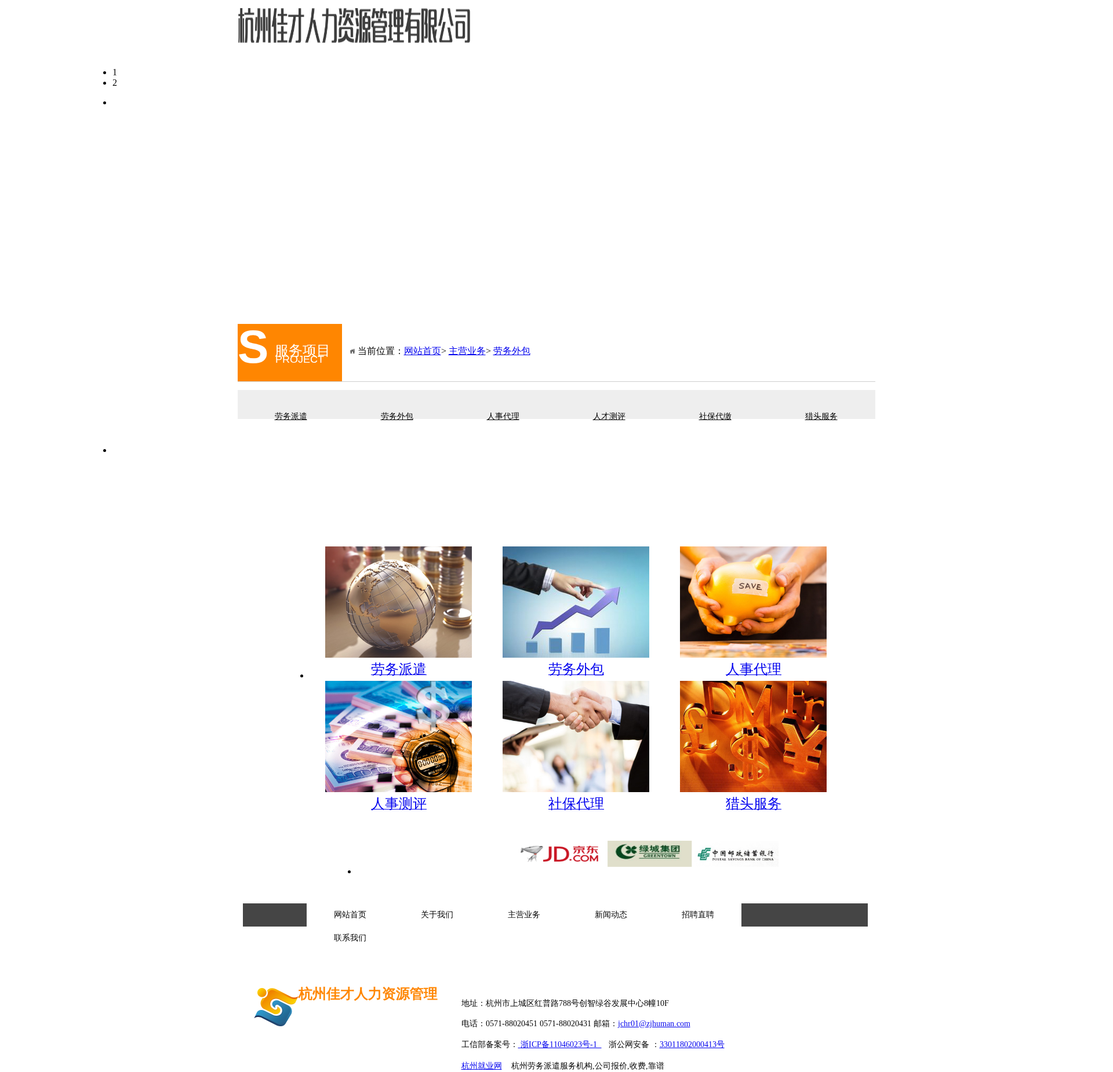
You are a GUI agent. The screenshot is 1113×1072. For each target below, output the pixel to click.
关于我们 (573, 34)
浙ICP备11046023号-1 (561, 1044)
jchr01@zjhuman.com (654, 1023)
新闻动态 (686, 34)
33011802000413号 (692, 1044)
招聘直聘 (743, 34)
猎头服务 (821, 416)
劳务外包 (511, 351)
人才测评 (609, 416)
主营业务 (630, 34)
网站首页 (516, 34)
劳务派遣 (291, 416)
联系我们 (800, 34)
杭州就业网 (481, 1066)
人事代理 (503, 416)
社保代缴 (715, 416)
